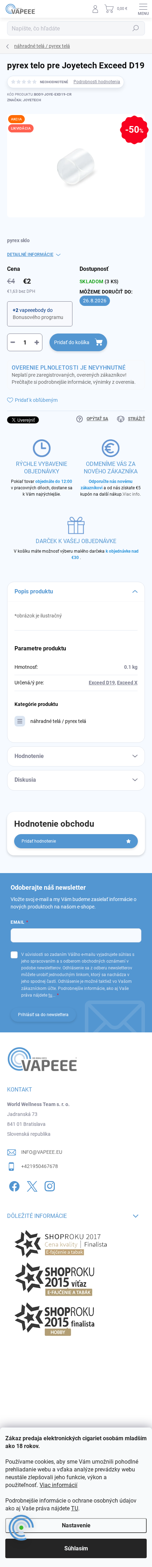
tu (50, 995)
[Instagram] (48, 1185)
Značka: (24, 100)
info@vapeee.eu (41, 1152)
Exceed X (127, 682)
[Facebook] (13, 1185)
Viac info (131, 494)
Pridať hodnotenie (39, 841)
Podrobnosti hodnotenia (97, 81)
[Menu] (143, 9)
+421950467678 (39, 1166)
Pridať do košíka (71, 342)
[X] (31, 1185)
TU (74, 1508)
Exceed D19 (102, 682)
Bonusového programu (38, 317)
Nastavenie (76, 1525)
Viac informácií (58, 1485)
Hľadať (135, 28)
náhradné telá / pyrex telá (58, 721)
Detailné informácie (30, 254)
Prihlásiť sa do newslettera (43, 1014)
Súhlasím (76, 1548)
